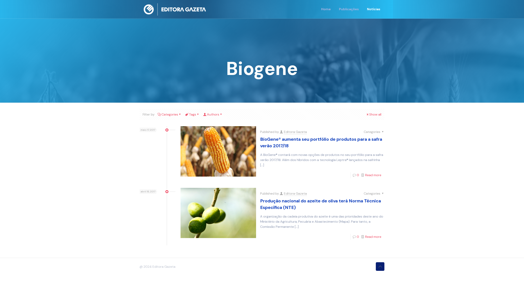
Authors (213, 114)
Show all (375, 114)
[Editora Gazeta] (175, 9)
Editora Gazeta (295, 132)
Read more (373, 175)
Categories (169, 114)
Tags (192, 114)
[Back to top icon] (380, 266)
